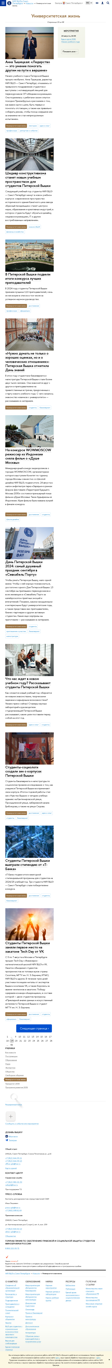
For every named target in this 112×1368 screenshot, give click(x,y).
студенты (33, 407)
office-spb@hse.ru (12, 1164)
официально (25, 311)
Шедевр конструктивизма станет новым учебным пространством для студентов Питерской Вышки (28, 179)
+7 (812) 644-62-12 (13, 1229)
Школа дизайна (12, 519)
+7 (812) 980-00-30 (13, 1182)
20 (16, 1040)
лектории (33, 125)
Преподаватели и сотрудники (12, 1305)
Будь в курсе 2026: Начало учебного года (70, 40)
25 (38, 1040)
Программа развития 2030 (16, 1087)
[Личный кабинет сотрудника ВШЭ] (102, 3)
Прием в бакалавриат (33, 1313)
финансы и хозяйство (15, 231)
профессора (11, 130)
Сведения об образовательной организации (12, 1288)
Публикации (70, 1289)
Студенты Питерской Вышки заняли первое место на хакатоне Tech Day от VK (27, 947)
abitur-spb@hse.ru (12, 1231)
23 (29, 1040)
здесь (58, 1358)
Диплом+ (29, 1323)
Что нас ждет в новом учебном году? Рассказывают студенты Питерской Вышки (28, 682)
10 (20, 1036)
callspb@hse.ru (11, 1185)
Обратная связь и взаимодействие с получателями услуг (33, 1339)
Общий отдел (11, 1149)
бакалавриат (45, 407)
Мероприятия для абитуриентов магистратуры (32, 1297)
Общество (10, 1071)
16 (46, 1036)
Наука (7, 1064)
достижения (34, 306)
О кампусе (11, 1281)
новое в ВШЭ (34, 227)
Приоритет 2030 (12, 1083)
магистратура (12, 636)
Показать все (69, 51)
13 (33, 1036)
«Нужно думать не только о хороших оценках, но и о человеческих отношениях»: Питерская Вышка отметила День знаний (27, 361)
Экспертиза (10, 1067)
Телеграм (13, 1140)
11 (24, 1036)
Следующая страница (33, 1028)
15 (41, 1036)
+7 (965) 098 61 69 (13, 1210)
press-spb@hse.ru (12, 1207)
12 (28, 1036)
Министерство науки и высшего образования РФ (94, 1291)
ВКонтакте (13, 1136)
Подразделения (11, 1300)
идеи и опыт (45, 125)
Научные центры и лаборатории (53, 1292)
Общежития (10, 1236)
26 (42, 1040)
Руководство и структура (11, 1295)
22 (25, 1040)
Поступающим (11, 1056)
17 (50, 1036)
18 (7, 1040)
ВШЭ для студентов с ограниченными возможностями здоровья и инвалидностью (13, 1331)
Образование (11, 1060)
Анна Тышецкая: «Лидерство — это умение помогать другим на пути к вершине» (27, 66)
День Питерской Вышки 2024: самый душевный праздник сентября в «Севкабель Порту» (23, 568)
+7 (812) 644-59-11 (13, 1158)
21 (20, 1040)
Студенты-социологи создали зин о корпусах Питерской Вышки (23, 771)
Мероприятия (71, 31)
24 (34, 1040)
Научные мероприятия (51, 1286)
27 (46, 1040)
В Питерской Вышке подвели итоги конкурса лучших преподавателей (27, 278)
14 (37, 1036)
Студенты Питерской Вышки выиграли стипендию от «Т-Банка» (27, 864)
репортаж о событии (28, 130)
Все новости (10, 1052)
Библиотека (70, 1285)
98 (11, 1044)
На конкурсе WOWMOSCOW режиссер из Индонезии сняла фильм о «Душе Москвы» (28, 456)
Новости (36, 1273)
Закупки (8, 1323)
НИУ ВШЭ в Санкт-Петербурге (17, 1273)
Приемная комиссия (13, 1215)
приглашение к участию (16, 631)
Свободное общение (14, 1075)
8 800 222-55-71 (12, 1248)
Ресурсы (70, 1281)
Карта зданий (11, 1168)
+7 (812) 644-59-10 (13, 1161)
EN (91, 3)
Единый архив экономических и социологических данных (73, 1296)
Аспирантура (30, 1332)
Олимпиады (29, 1309)
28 (51, 1040)
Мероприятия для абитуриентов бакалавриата (32, 1288)
